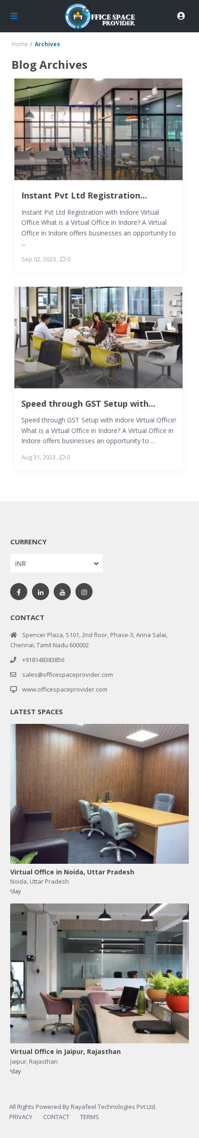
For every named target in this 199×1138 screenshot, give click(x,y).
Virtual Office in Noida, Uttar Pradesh (72, 872)
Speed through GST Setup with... (88, 403)
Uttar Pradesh (49, 881)
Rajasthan (43, 1061)
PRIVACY (20, 1117)
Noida (18, 881)
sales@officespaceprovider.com (67, 674)
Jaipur (18, 1061)
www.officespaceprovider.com (64, 689)
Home (20, 44)
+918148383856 (43, 660)
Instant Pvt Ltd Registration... (84, 195)
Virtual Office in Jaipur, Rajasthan (65, 1052)
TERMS (89, 1117)
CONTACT (56, 1117)
